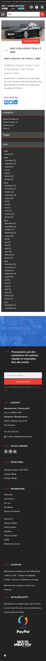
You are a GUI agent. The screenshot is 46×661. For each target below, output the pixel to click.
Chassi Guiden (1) (10, 122)
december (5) (10, 223)
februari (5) (9, 295)
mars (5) (8, 292)
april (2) (8, 248)
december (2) (10, 186)
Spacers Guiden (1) (11, 119)
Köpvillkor (8, 531)
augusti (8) (9, 236)
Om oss (7, 503)
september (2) (10, 195)
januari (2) (9, 154)
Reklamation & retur (12, 544)
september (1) (10, 164)
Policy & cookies (10, 535)
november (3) (10, 308)
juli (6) (7, 239)
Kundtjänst (8, 507)
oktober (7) (9, 230)
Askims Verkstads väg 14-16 (15, 421)
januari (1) (9, 258)
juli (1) (7, 170)
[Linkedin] (15, 451)
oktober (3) (9, 270)
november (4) (10, 226)
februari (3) (9, 214)
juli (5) (7, 280)
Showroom (8, 519)
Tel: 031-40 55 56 (11, 432)
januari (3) (9, 179)
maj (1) (7, 173)
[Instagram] (10, 451)
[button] (3, 14)
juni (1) (7, 204)
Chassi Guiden (10, 527)
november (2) (10, 160)
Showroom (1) (8, 125)
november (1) (10, 189)
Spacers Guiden (10, 523)
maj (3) (7, 245)
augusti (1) (9, 167)
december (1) (10, 305)
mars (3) (8, 211)
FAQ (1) (6, 128)
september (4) (10, 273)
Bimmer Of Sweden (12, 511)
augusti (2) (9, 198)
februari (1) (9, 176)
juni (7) (7, 242)
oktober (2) (9, 192)
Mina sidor (8, 495)
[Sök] (42, 14)
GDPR (6, 540)
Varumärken (9, 499)
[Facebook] (6, 451)
